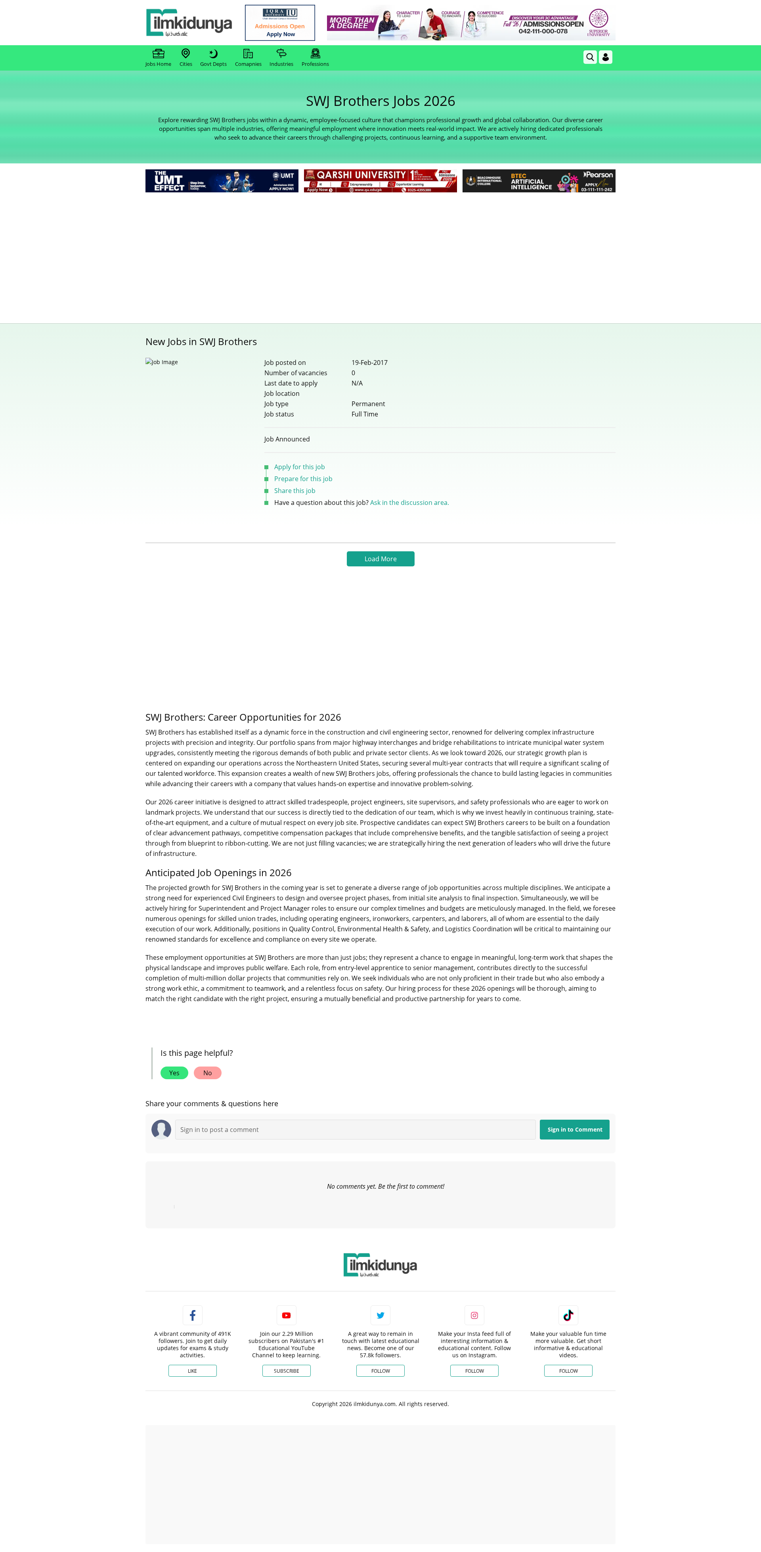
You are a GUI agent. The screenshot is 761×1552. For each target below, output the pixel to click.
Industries (281, 63)
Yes (174, 1073)
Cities (186, 63)
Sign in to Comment (575, 1129)
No (207, 1073)
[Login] (605, 57)
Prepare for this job (303, 478)
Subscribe (286, 1371)
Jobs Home (158, 63)
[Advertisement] (380, 253)
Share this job (294, 490)
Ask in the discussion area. (409, 502)
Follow (380, 1371)
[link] (280, 23)
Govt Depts (213, 63)
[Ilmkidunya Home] (189, 22)
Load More (381, 558)
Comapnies (248, 63)
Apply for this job (299, 466)
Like (192, 1371)
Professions (315, 63)
